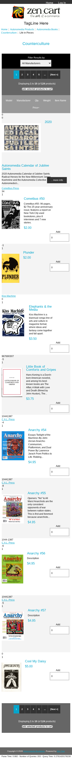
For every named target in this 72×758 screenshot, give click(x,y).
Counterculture (9, 32)
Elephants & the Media (40, 308)
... (45, 74)
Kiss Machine (9, 296)
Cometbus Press (10, 188)
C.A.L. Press (8, 419)
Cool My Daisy (35, 661)
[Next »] (54, 74)
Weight (46, 100)
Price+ (36, 107)
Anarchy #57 (37, 610)
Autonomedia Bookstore (34, 751)
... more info (57, 180)
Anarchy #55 (37, 493)
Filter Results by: (36, 57)
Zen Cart (61, 751)
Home (49, 2)
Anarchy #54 (37, 430)
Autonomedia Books (47, 29)
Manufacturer (24, 100)
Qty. (37, 100)
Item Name (60, 100)
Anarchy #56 (36, 553)
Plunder (28, 252)
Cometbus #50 (34, 198)
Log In (62, 2)
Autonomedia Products (22, 29)
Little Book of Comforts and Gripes (41, 368)
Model (9, 100)
